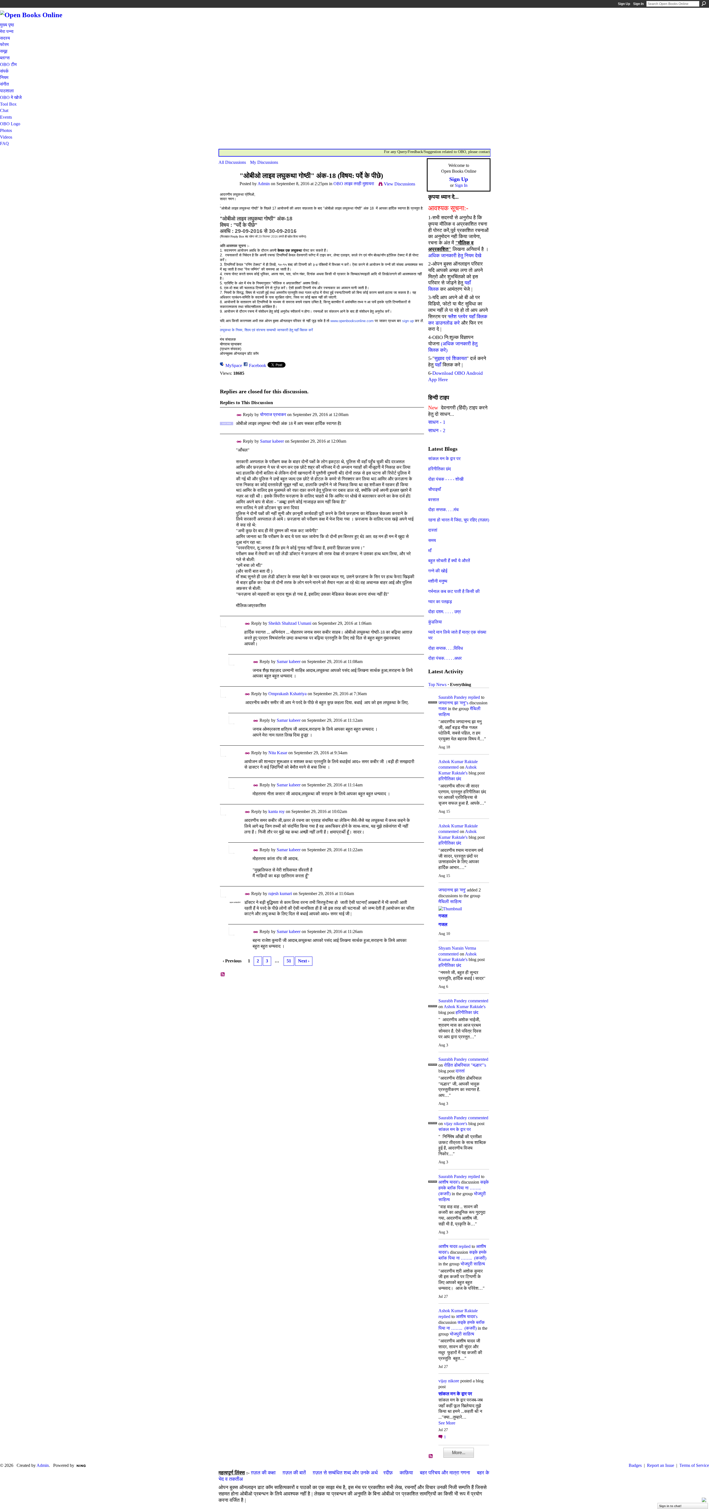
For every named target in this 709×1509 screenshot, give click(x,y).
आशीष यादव (448, 1246)
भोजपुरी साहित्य (473, 1263)
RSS (222, 974)
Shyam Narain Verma (457, 948)
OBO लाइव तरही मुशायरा (353, 183)
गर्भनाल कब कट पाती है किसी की (454, 591)
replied (474, 697)
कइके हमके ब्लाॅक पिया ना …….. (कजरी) (463, 1188)
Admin (264, 183)
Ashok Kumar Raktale (458, 761)
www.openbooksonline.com (352, 321)
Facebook (257, 365)
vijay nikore (448, 1380)
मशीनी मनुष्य (437, 581)
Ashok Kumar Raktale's (464, 1006)
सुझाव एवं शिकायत (450, 358)
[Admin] (227, 186)
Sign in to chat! (670, 1506)
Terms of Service (694, 1465)
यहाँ (438, 365)
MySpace (233, 365)
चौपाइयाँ (434, 489)
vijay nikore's (455, 1123)
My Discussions (264, 162)
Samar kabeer (272, 441)
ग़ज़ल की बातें (294, 1472)
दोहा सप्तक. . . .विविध (445, 648)
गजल (442, 708)
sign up (408, 321)
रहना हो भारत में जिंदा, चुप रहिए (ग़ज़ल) (458, 520)
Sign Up (624, 4)
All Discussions (232, 162)
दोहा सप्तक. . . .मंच (443, 509)
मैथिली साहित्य (449, 901)
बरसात (433, 499)
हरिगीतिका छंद (439, 469)
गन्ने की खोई (437, 571)
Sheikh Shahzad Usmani (289, 623)
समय (432, 540)
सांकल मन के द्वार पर (444, 458)
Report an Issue (660, 1465)
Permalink (239, 415)
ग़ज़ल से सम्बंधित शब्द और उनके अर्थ (345, 1472)
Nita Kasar (277, 752)
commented (448, 767)
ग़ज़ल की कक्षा (263, 1472)
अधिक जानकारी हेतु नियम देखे (454, 255)
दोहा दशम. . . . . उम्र (444, 611)
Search (704, 3)
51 (289, 961)
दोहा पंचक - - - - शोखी (446, 479)
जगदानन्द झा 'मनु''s (453, 702)
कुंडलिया (435, 622)
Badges (635, 1465)
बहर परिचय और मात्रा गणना (445, 1472)
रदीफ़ (388, 1472)
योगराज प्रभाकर (273, 414)
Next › (303, 961)
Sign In (638, 4)
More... (458, 1452)
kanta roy (276, 811)
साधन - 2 (436, 430)
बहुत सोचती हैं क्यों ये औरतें (449, 560)
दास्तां (432, 530)
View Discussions (399, 184)
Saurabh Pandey (452, 697)
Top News (437, 684)
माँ (429, 550)
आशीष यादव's (449, 1182)
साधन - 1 (436, 422)
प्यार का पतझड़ (440, 601)
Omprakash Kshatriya (287, 693)
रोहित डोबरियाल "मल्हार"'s (465, 1065)
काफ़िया (406, 1472)
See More (446, 1423)
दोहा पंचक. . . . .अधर (445, 658)
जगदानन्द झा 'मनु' (452, 890)
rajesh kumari (280, 893)
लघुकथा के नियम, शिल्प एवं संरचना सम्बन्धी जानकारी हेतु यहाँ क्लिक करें (266, 330)
